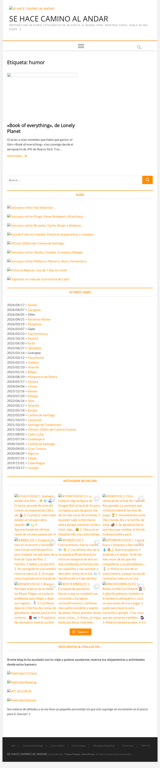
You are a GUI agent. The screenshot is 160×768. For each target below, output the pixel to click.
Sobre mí (145, 745)
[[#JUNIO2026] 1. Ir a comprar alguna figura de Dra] (79, 515)
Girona (32, 386)
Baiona (32, 391)
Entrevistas (128, 745)
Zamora (33, 381)
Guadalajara (36, 439)
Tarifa (31, 343)
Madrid (33, 338)
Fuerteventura (38, 333)
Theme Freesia (72, 754)
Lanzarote (35, 420)
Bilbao (32, 372)
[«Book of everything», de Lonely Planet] (42, 96)
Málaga (33, 396)
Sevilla (32, 305)
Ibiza (31, 401)
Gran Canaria (37, 448)
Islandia (33, 468)
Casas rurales (57, 745)
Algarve (33, 453)
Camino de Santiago (41, 415)
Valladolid (34, 348)
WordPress (88, 754)
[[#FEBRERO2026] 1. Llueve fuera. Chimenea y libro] (124, 559)
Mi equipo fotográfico (104, 745)
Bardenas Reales (39, 319)
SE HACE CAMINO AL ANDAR (58, 18)
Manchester (36, 357)
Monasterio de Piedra (42, 377)
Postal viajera (79, 745)
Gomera (33, 362)
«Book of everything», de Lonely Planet (41, 128)
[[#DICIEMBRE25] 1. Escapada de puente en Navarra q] (79, 603)
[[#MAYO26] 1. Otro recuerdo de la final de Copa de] (124, 515)
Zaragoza (34, 310)
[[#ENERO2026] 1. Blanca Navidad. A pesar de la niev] (36, 603)
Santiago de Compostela (44, 424)
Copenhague (36, 463)
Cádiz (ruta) (36, 434)
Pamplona (34, 324)
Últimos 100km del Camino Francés (52, 429)
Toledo (32, 458)
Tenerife (33, 367)
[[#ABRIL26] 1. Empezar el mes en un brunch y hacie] (36, 559)
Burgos (33, 410)
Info (13, 745)
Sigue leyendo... (21, 156)
